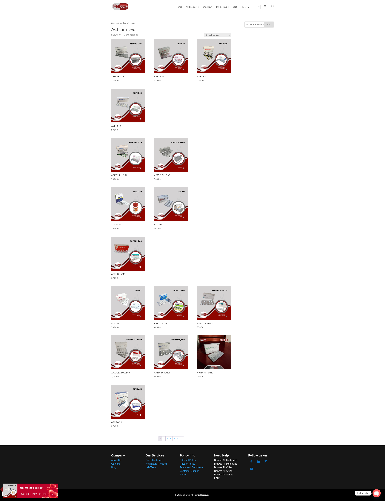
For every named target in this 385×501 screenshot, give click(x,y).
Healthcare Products (156, 463)
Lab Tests (151, 467)
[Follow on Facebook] (251, 461)
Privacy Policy (187, 463)
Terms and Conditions (191, 467)
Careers (115, 463)
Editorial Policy (188, 460)
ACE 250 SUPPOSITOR (31, 487)
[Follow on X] (266, 461)
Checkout (207, 7)
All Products (192, 7)
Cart (235, 7)
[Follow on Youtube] (251, 469)
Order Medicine (154, 460)
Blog (113, 467)
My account (222, 7)
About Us (116, 460)
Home (179, 7)
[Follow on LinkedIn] (259, 461)
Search (268, 24)
